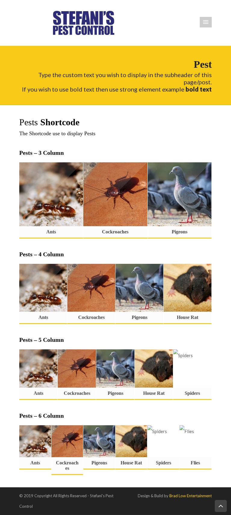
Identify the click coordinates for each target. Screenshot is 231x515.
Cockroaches (115, 231)
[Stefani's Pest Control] (83, 22)
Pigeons (179, 231)
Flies (195, 462)
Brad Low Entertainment (190, 495)
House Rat (187, 317)
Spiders (192, 393)
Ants (51, 231)
